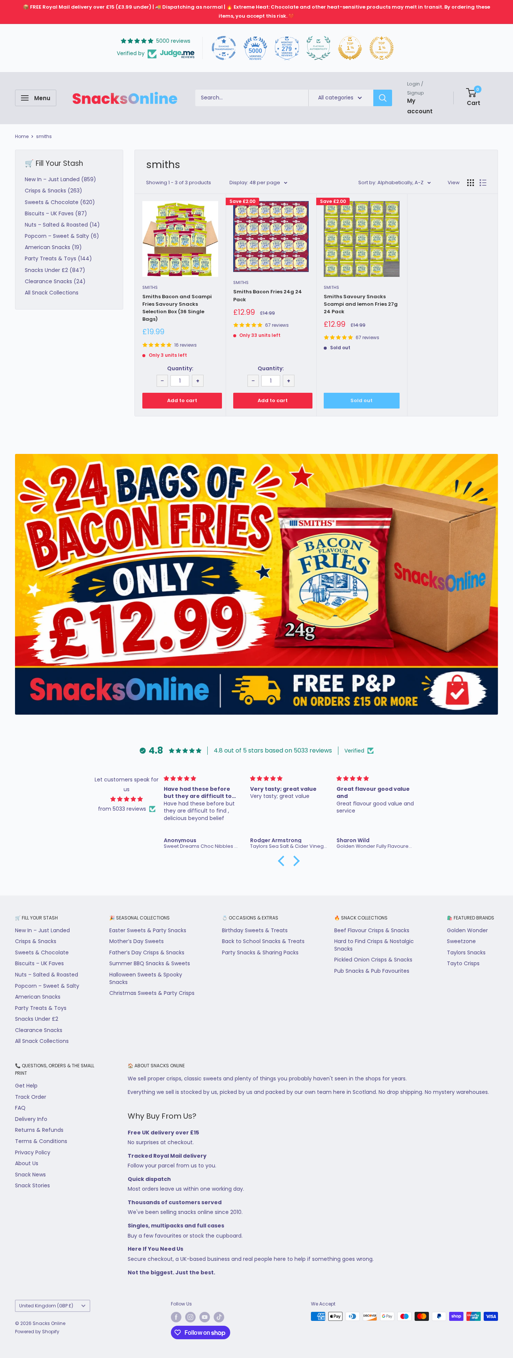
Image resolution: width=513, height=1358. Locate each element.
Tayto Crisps (463, 963)
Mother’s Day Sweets (136, 941)
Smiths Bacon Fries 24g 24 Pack (267, 295)
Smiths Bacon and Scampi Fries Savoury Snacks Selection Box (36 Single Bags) (177, 308)
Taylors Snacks (466, 952)
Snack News (30, 1174)
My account (420, 105)
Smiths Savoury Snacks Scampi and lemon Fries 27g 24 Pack (361, 304)
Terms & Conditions (41, 1141)
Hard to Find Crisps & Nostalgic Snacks (374, 944)
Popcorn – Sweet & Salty (47, 986)
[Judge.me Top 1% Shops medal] (350, 48)
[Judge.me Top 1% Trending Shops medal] (382, 48)
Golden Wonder (467, 930)
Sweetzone (461, 941)
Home (22, 136)
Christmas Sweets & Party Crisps (152, 993)
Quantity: (180, 368)
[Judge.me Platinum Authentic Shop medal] (318, 48)
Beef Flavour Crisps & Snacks (371, 930)
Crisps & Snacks (35, 941)
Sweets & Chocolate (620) (60, 202)
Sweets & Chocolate (42, 952)
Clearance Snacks (38, 1030)
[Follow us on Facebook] (176, 1317)
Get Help (26, 1085)
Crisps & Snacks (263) (53, 190)
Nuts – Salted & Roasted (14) (62, 224)
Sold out (361, 400)
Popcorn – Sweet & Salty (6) (62, 236)
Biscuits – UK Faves (39, 963)
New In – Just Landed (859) (60, 179)
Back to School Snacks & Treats (263, 941)
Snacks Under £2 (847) (55, 270)
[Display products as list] (483, 182)
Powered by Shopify (37, 1331)
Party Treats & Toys (40, 1008)
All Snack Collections (51, 292)
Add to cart (182, 400)
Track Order (30, 1097)
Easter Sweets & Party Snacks (147, 930)
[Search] (382, 98)
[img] (126, 799)
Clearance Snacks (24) (55, 281)
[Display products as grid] (470, 182)
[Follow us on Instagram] (190, 1317)
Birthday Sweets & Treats (255, 930)
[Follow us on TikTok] (219, 1317)
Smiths (150, 287)
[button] (283, 861)
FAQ (20, 1108)
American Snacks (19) (53, 247)
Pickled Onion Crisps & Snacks (373, 959)
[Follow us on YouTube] (204, 1317)
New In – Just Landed (42, 930)
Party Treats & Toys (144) (58, 258)
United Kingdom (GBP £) (46, 1306)
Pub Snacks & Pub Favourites (371, 971)
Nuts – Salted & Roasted (46, 974)
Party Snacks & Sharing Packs (260, 952)
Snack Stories (32, 1185)
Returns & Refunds (39, 1130)
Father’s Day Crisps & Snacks (146, 952)
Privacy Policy (32, 1152)
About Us (26, 1163)
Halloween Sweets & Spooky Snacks (145, 978)
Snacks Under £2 (36, 1019)
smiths (44, 136)
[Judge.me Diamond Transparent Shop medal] (224, 48)
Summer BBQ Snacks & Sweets (149, 963)
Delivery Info (31, 1119)
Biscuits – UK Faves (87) (56, 213)
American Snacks (37, 996)
